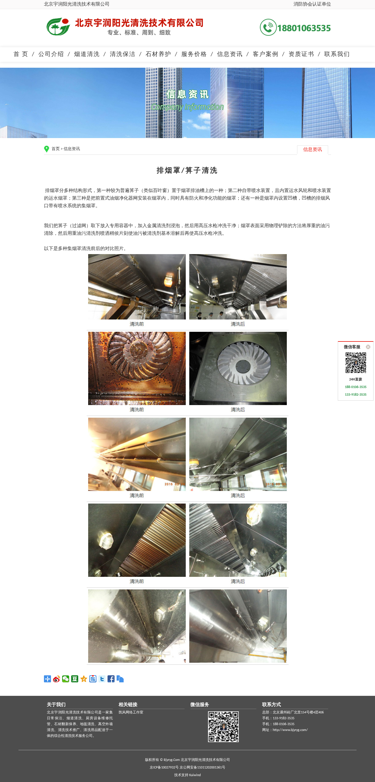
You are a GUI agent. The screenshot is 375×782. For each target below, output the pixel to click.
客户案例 (266, 54)
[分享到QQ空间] (84, 678)
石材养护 (158, 54)
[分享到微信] (65, 678)
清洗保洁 (123, 54)
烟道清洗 (87, 54)
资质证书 (301, 54)
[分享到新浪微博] (56, 678)
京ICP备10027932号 (164, 767)
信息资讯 (230, 54)
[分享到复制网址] (120, 678)
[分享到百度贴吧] (93, 678)
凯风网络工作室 (131, 712)
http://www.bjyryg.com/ (290, 730)
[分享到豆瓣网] (75, 678)
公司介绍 (51, 54)
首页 (56, 149)
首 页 (20, 54)
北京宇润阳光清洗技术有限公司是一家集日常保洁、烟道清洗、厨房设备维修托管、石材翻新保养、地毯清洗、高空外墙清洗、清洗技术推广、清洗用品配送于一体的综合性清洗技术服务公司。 (80, 724)
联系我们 (337, 54)
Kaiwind (195, 775)
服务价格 (194, 54)
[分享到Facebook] (111, 678)
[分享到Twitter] (102, 678)
